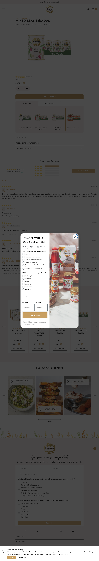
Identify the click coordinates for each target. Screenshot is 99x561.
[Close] (97, 548)
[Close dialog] (75, 236)
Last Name (38, 302)
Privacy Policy (64, 554)
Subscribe (35, 315)
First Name (25, 302)
